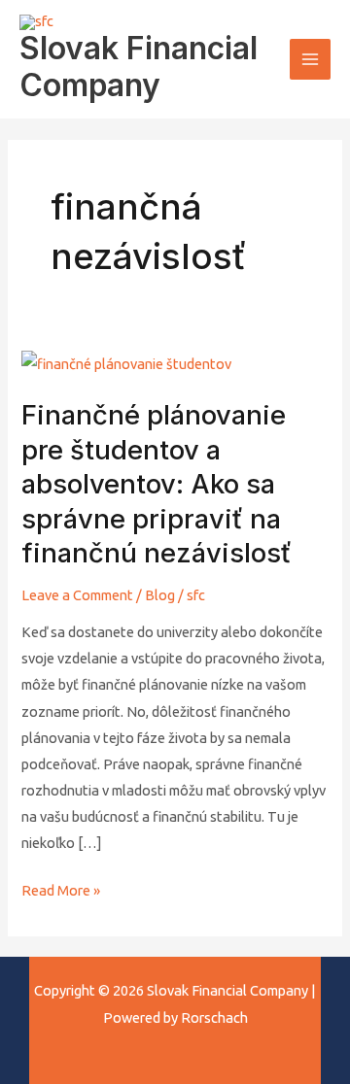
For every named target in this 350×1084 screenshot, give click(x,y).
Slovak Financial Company (138, 66)
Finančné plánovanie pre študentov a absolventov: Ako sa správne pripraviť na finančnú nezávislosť (156, 483)
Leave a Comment (77, 595)
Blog (160, 595)
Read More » (60, 887)
